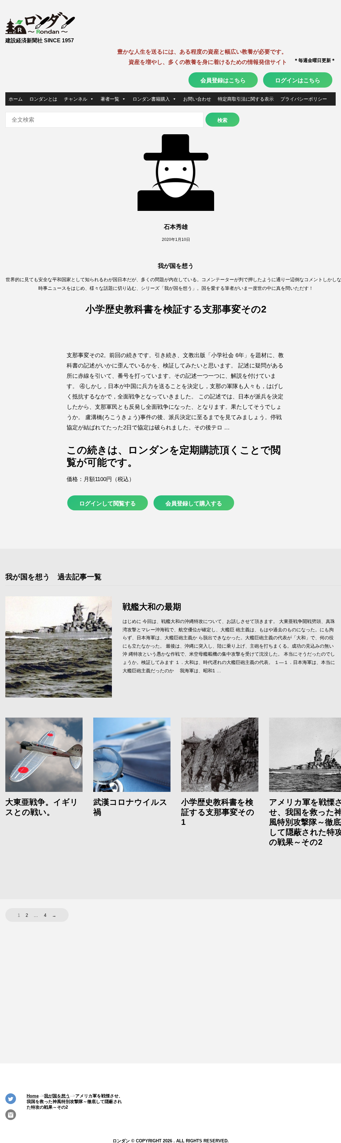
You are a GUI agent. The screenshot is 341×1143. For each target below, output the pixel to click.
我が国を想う (176, 266)
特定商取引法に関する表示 (246, 99)
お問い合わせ (197, 99)
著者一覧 (110, 99)
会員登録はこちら (223, 80)
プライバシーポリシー (303, 99)
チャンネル (75, 99)
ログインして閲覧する (107, 503)
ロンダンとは (43, 99)
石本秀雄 (176, 227)
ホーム (16, 99)
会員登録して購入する (194, 503)
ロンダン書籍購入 (151, 99)
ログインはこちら (297, 80)
